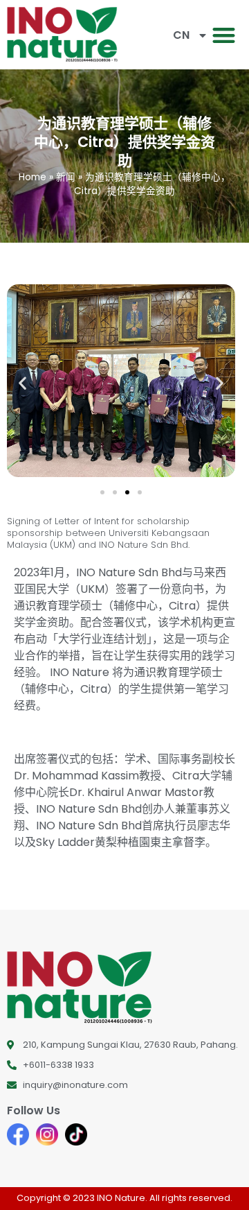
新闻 (65, 177)
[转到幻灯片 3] (127, 492)
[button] (224, 35)
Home (32, 177)
